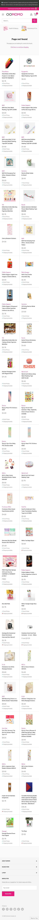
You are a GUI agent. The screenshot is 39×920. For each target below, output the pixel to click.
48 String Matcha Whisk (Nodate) (28, 307)
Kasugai (4, 831)
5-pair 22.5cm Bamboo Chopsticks (8, 796)
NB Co (4, 473)
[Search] (34, 21)
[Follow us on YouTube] (14, 909)
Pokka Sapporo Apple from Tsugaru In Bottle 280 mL (9, 275)
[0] (35, 14)
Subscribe (8, 894)
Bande (23, 205)
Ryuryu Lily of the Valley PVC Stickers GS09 (8, 444)
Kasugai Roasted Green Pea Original (8, 834)
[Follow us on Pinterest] (11, 909)
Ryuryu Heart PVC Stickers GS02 (29, 444)
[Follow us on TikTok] (18, 909)
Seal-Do (24, 507)
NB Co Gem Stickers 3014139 (27, 767)
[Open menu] (3, 14)
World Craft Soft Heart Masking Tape (28, 476)
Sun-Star (4, 728)
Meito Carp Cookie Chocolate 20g (27, 275)
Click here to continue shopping (19, 47)
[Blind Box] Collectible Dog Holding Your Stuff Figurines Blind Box (9, 209)
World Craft (25, 371)
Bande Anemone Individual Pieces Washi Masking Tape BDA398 (29, 209)
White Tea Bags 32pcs (28, 540)
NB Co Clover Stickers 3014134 (28, 668)
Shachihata (5, 71)
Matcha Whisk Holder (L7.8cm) (27, 174)
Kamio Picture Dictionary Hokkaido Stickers (29, 341)
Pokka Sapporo (26, 105)
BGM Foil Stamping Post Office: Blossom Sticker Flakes (9, 175)
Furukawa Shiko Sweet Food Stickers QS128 (8, 510)
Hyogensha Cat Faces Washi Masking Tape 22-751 (29, 75)
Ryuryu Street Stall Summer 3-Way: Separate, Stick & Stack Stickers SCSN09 (29, 410)
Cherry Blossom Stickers (9, 238)
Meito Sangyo (25, 272)
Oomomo (24, 171)
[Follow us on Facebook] (3, 909)
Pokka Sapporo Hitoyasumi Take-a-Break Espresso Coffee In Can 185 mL (9, 308)
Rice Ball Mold (6, 603)
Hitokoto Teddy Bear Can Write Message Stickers (29, 699)
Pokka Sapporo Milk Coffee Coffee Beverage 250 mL (29, 108)
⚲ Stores (33, 8)
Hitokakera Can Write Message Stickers (8, 668)
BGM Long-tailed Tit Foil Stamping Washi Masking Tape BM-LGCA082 (9, 141)
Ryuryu (4, 405)
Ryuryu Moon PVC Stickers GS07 (9, 408)
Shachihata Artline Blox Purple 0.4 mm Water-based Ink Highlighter (8, 75)
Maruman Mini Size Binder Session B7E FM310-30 (9, 541)
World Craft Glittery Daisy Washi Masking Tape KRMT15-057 (29, 376)
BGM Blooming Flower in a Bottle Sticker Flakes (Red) (9, 699)
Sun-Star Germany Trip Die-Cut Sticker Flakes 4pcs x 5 (8, 732)
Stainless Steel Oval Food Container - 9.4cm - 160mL (29, 634)
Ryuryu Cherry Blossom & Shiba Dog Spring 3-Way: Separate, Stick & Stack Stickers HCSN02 (29, 733)
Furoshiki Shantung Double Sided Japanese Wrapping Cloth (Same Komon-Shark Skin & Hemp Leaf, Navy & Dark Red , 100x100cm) (29, 799)
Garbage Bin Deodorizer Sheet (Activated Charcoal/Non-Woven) (8, 635)
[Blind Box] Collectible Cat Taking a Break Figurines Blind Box (9, 342)
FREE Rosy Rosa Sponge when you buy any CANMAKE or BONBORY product (9, 573)
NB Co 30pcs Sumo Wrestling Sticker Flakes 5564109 (9, 477)
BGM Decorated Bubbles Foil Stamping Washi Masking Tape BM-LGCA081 (29, 141)
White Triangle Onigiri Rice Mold (29, 604)
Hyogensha (25, 71)
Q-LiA (3, 664)
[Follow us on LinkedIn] (22, 909)
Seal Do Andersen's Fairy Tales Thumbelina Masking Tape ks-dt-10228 (29, 511)
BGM (3, 105)
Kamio (23, 338)
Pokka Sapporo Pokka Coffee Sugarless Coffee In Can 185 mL (29, 574)
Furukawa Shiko (6, 507)
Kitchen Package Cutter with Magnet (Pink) (9, 372)
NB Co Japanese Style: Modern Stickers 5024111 (9, 767)
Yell (3, 205)
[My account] (31, 14)
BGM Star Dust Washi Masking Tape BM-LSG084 (9, 108)
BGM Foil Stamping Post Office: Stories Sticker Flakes (28, 242)
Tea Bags (24, 831)
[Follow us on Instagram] (7, 909)
